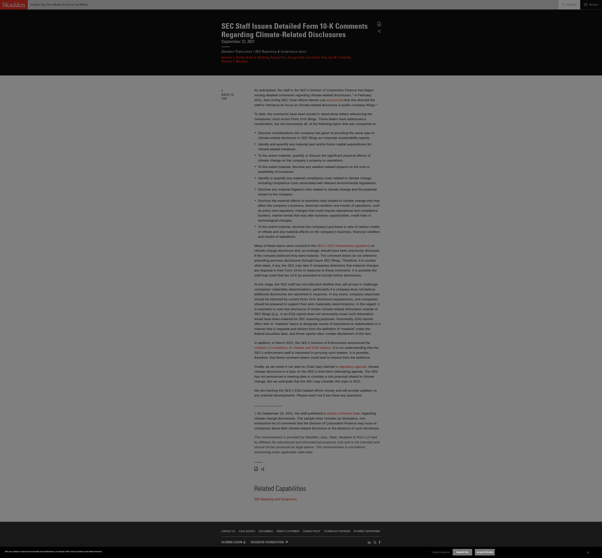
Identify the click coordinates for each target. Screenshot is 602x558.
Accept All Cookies (485, 552)
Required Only (462, 552)
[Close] (588, 552)
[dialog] (301, 552)
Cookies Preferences (441, 552)
